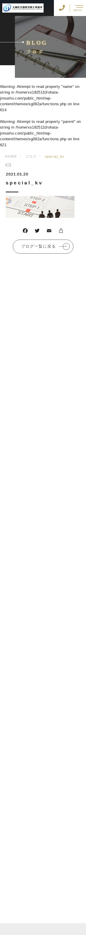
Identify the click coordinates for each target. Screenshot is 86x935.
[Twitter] (37, 231)
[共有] (61, 231)
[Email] (49, 231)
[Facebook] (25, 231)
